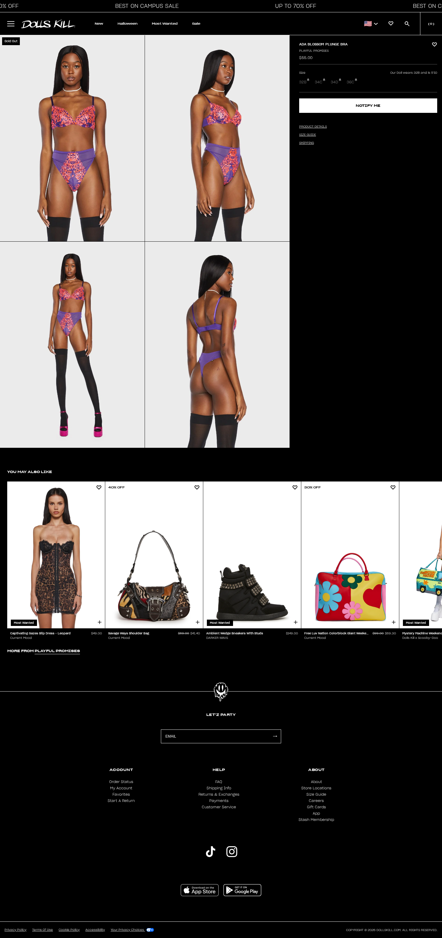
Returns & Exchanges (218, 794)
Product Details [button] (313, 126)
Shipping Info (219, 788)
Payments (219, 801)
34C (318, 82)
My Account (121, 788)
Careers (316, 801)
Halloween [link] (127, 24)
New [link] (99, 24)
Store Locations (316, 788)
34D (334, 82)
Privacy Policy (15, 929)
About (316, 782)
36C (350, 82)
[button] (145, 6)
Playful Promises (314, 50)
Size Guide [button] (307, 134)
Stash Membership (316, 820)
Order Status (121, 782)
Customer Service (219, 807)
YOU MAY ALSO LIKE (29, 471)
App (316, 813)
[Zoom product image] (72, 138)
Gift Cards (316, 807)
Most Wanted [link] (165, 24)
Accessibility (95, 929)
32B (302, 82)
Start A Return (121, 801)
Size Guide (316, 794)
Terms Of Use (42, 929)
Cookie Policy (69, 929)
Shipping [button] (306, 142)
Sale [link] (196, 24)
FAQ (218, 782)
